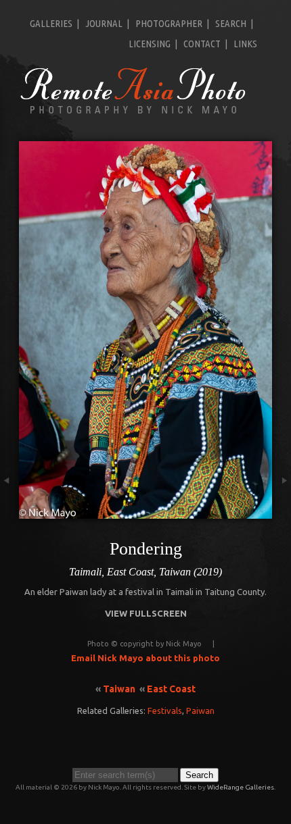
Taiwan (119, 689)
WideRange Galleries (240, 787)
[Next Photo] (281, 512)
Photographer (168, 23)
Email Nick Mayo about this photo (145, 658)
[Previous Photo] (9, 512)
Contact (202, 43)
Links (245, 43)
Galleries (51, 23)
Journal (103, 23)
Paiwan (200, 710)
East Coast (171, 689)
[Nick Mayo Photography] (133, 113)
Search (230, 23)
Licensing (150, 43)
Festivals (165, 710)
